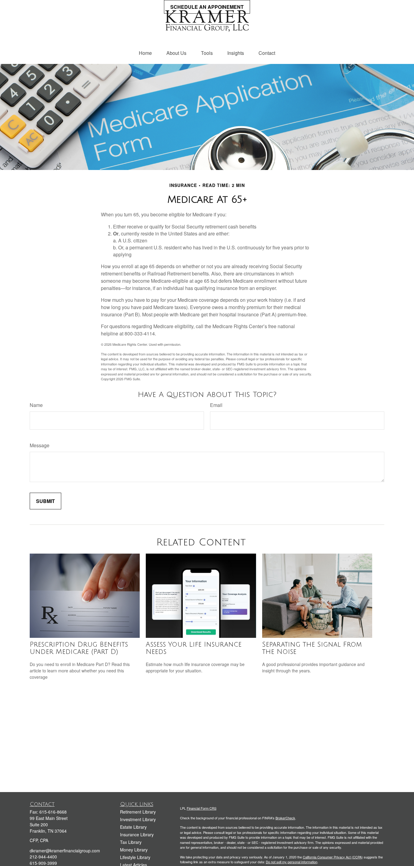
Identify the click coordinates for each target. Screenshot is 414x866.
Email (216, 404)
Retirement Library (138, 812)
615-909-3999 (43, 863)
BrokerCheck (285, 817)
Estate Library (133, 827)
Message (39, 445)
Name (36, 404)
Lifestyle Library (135, 857)
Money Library (134, 850)
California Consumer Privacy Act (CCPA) (333, 856)
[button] (145, 52)
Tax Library (131, 842)
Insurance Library (137, 834)
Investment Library (138, 819)
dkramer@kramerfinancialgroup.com (65, 851)
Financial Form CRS (201, 808)
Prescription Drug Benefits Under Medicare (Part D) (79, 648)
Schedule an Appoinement (207, 6)
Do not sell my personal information (291, 861)
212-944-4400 (43, 857)
